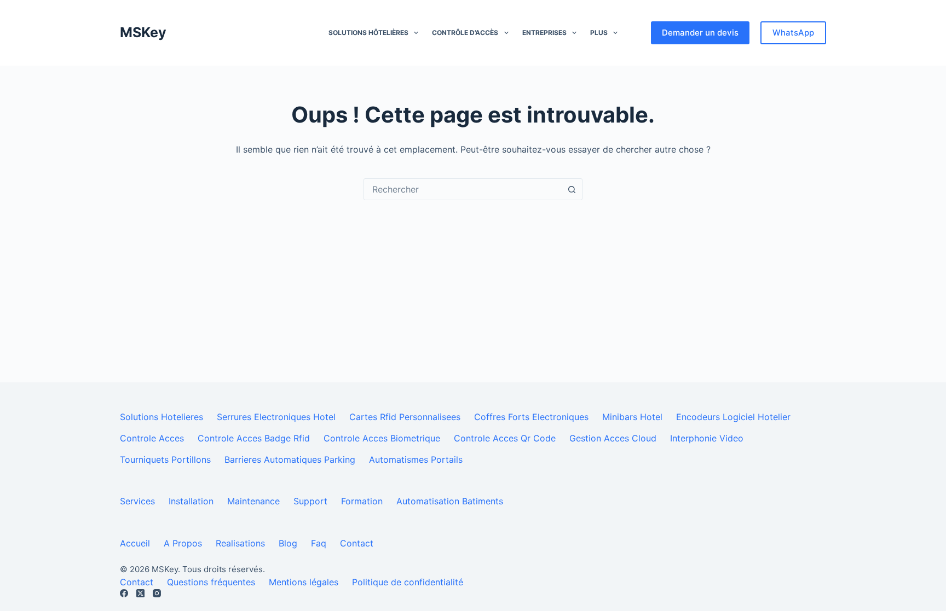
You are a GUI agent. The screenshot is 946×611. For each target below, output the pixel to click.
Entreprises (544, 32)
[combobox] (462, 189)
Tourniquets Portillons (165, 459)
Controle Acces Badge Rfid (254, 438)
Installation (191, 501)
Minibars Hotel (632, 416)
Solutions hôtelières (368, 32)
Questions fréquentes (211, 582)
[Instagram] (157, 593)
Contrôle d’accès (465, 32)
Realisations (240, 543)
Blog (288, 543)
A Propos (183, 543)
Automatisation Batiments (449, 501)
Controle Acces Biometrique (382, 438)
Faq (318, 543)
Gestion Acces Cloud (612, 438)
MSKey (143, 32)
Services (137, 501)
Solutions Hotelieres (161, 416)
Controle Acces (152, 438)
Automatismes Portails (416, 459)
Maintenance (253, 501)
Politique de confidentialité (407, 582)
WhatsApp (793, 32)
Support (310, 501)
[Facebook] (124, 593)
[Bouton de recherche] (571, 189)
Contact (356, 543)
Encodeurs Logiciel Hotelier (733, 416)
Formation (362, 501)
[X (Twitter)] (140, 593)
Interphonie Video (706, 438)
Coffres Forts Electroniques (531, 416)
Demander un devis (700, 32)
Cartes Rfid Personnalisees (404, 416)
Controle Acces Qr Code (505, 438)
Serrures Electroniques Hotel (276, 416)
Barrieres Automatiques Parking (289, 459)
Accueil (135, 543)
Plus (599, 32)
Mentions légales (303, 582)
